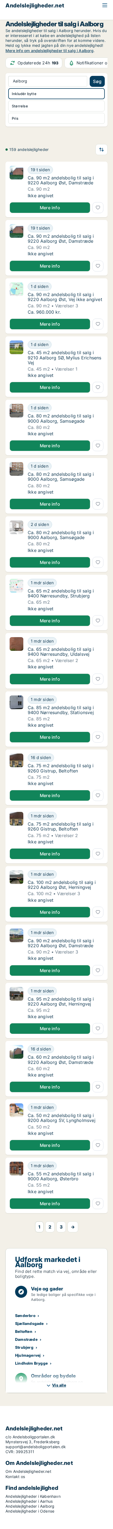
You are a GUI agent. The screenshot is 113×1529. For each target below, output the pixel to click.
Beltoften (23, 1331)
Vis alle (59, 1385)
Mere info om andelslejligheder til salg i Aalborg (49, 50)
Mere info (50, 207)
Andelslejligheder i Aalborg (29, 1506)
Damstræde (26, 1339)
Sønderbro (25, 1315)
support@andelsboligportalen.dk (35, 1446)
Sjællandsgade (29, 1323)
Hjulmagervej (28, 1355)
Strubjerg (24, 1347)
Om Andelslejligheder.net (28, 1471)
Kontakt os (15, 1476)
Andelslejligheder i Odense (29, 1511)
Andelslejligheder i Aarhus (29, 1501)
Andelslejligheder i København (33, 1496)
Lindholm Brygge (31, 1363)
